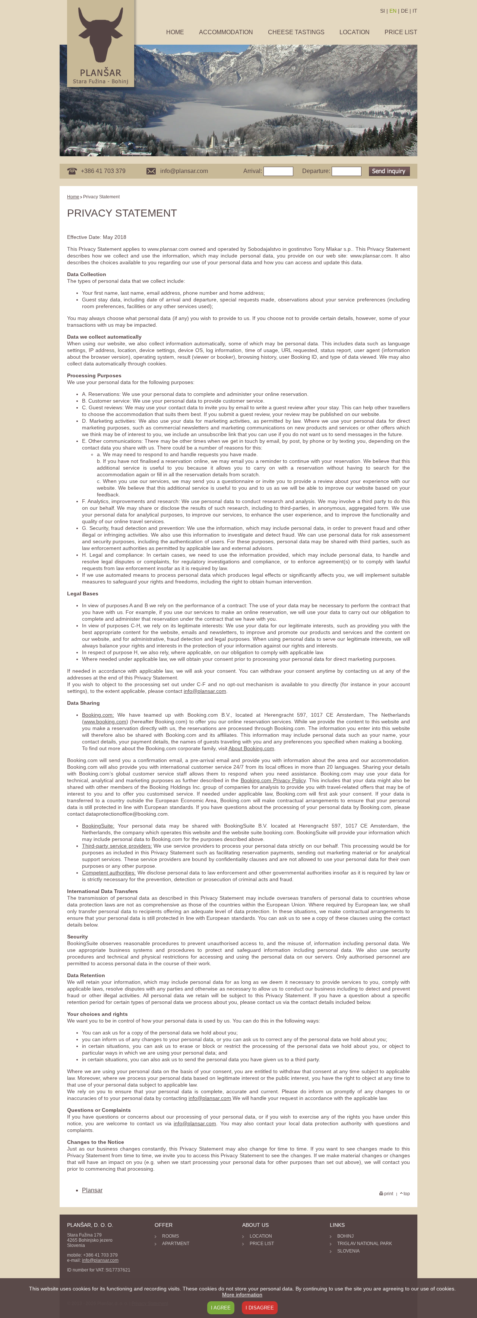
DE (404, 11)
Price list (401, 32)
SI (382, 11)
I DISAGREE (260, 1308)
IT (415, 11)
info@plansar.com (205, 691)
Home (175, 32)
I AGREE (221, 1308)
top (406, 1193)
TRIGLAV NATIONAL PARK (364, 1243)
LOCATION (261, 1236)
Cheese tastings (296, 32)
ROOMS (170, 1236)
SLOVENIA (348, 1251)
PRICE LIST (262, 1243)
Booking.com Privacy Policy (273, 780)
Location (354, 32)
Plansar (92, 1190)
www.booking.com (105, 721)
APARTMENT (175, 1243)
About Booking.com (251, 748)
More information (242, 1295)
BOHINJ (345, 1236)
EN (393, 11)
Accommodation (226, 32)
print (388, 1193)
